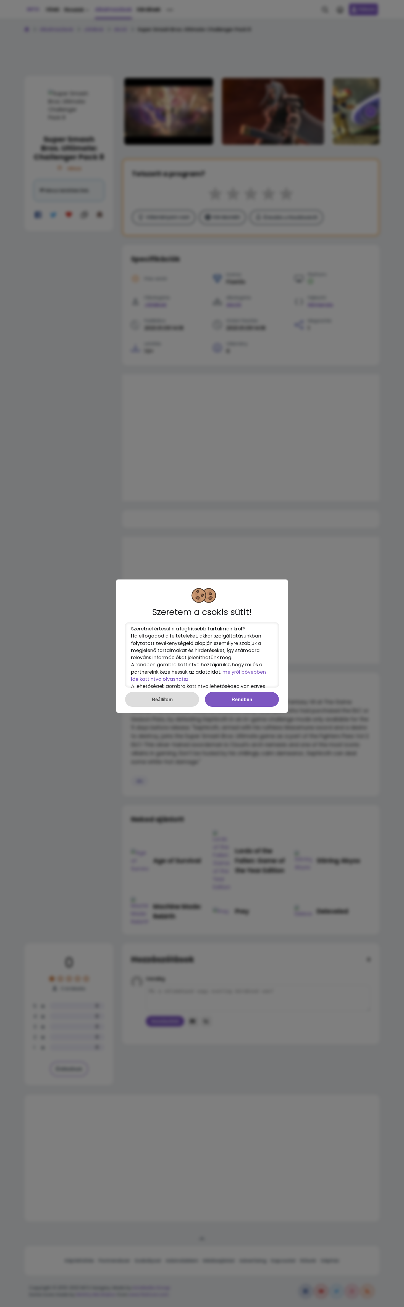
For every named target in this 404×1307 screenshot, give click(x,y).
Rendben (242, 699)
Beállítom (162, 699)
